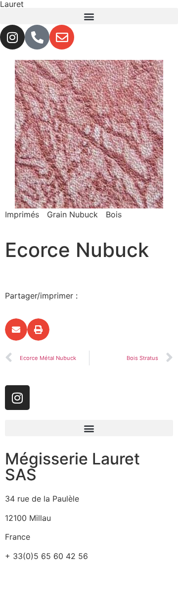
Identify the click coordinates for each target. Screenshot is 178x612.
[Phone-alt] (37, 37)
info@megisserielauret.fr (50, 575)
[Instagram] (12, 37)
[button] (89, 16)
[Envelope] (61, 37)
